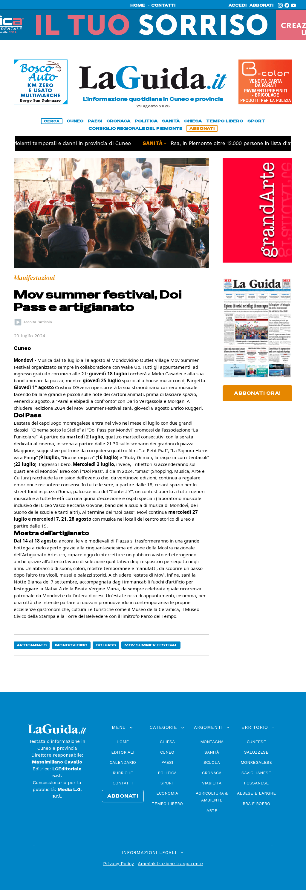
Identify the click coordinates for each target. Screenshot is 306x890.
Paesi (167, 762)
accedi (238, 5)
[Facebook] (286, 5)
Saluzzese (256, 752)
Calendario (123, 762)
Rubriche (123, 772)
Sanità (211, 752)
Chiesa (167, 741)
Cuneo (167, 752)
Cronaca (211, 772)
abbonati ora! (257, 393)
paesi (95, 121)
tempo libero (224, 121)
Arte (211, 810)
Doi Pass (106, 645)
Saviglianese (256, 772)
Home (123, 741)
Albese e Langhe (256, 793)
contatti (163, 5)
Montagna (212, 741)
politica (146, 121)
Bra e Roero (256, 803)
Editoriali (122, 752)
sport (256, 121)
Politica (167, 772)
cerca (51, 121)
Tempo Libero (167, 803)
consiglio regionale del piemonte (135, 128)
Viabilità (211, 783)
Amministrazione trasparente (170, 863)
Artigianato (32, 645)
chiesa (193, 121)
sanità (171, 121)
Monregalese (256, 762)
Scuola (212, 762)
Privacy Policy (118, 863)
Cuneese (256, 741)
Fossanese (256, 783)
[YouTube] (293, 5)
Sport (167, 783)
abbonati (261, 5)
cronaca (118, 121)
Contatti (123, 783)
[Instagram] (280, 5)
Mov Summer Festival (151, 645)
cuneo (75, 121)
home (137, 5)
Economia (167, 793)
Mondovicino (71, 645)
